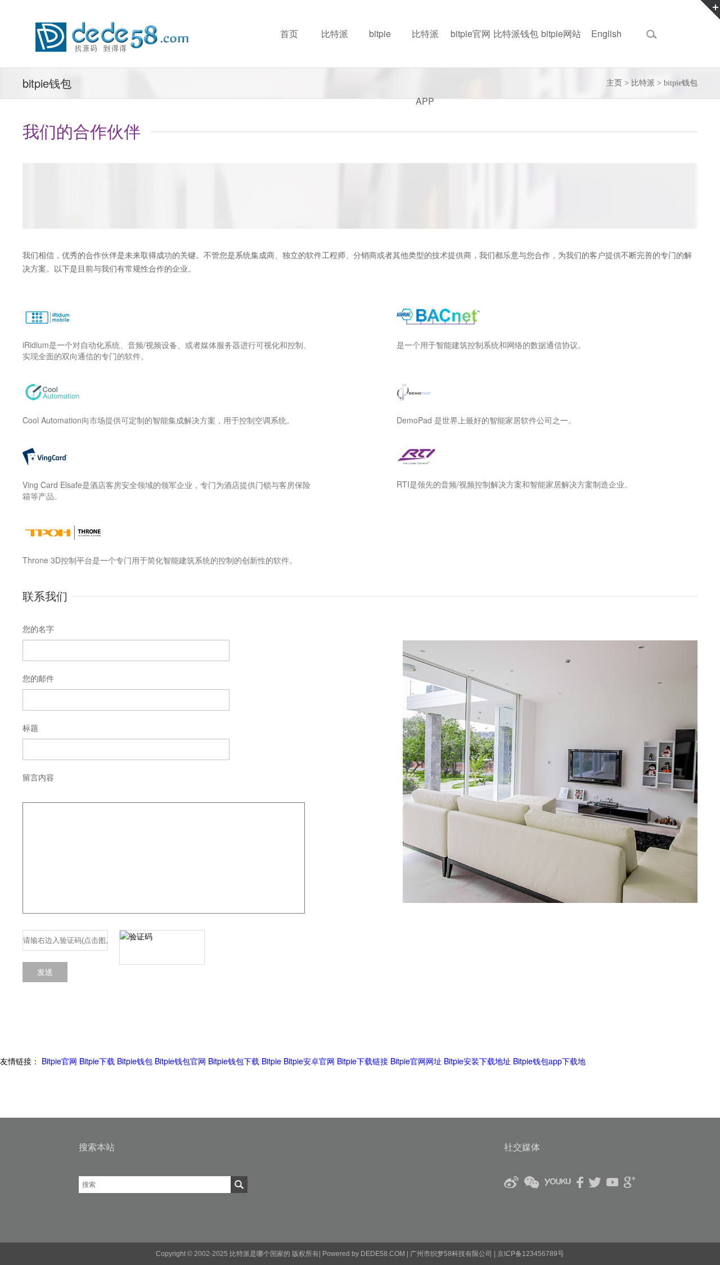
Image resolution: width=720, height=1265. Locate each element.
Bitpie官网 (59, 1061)
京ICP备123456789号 (530, 1254)
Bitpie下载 (97, 1061)
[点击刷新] (162, 947)
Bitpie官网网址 (416, 1061)
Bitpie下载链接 (362, 1061)
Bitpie (271, 1061)
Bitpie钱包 (134, 1061)
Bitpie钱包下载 (233, 1061)
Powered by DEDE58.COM (363, 1254)
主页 (614, 83)
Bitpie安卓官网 (309, 1061)
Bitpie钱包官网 (180, 1061)
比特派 (643, 83)
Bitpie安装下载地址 (477, 1061)
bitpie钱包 (681, 83)
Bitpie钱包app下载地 (549, 1061)
